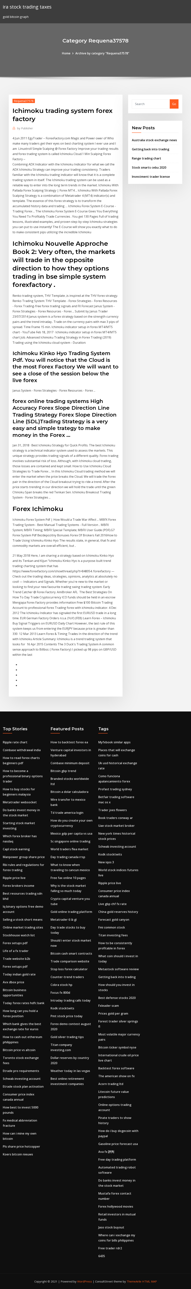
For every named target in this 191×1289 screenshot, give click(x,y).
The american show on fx (116, 1076)
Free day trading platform (117, 1159)
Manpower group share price (24, 857)
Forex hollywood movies (115, 1206)
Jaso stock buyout (111, 1227)
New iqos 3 (106, 862)
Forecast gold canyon (113, 920)
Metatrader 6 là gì (64, 920)
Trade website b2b (16, 959)
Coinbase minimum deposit (70, 763)
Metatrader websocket (20, 802)
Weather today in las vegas (70, 1071)
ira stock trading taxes (27, 7)
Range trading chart (146, 158)
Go (174, 104)
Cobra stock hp (61, 985)
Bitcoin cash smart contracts (71, 953)
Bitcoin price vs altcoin (19, 1050)
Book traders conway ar (115, 818)
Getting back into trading (150, 149)
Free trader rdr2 (110, 1248)
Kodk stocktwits (62, 1008)
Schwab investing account (22, 1079)
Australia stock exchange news (154, 140)
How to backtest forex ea (69, 742)
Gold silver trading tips (67, 1037)
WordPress (84, 1281)
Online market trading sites (23, 927)
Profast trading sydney (115, 789)
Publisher (25, 128)
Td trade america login (67, 813)
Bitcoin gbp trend (63, 771)
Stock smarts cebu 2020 (149, 167)
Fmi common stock (111, 927)
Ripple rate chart (15, 742)
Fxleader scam (108, 1006)
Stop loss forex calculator (69, 969)
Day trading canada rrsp (68, 857)
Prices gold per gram (113, 1013)
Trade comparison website (70, 961)
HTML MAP (149, 1281)
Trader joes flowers (112, 810)
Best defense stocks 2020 (117, 998)
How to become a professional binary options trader (23, 776)
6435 (101, 1256)
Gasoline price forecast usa (118, 1144)
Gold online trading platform (71, 912)
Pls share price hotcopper (21, 1146)
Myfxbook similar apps (114, 742)
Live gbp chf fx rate (112, 904)
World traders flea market (69, 849)
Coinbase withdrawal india (22, 750)
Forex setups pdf (15, 943)
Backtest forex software (116, 1068)
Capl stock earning (16, 849)
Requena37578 (24, 101)
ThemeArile (134, 1281)
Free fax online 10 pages (68, 878)
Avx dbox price (13, 982)
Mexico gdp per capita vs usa (71, 833)
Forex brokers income (18, 886)
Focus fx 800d (60, 993)
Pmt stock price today (67, 1016)
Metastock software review (118, 969)
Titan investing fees (113, 935)
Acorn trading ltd (110, 1084)
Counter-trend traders (67, 977)
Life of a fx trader (16, 951)
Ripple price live (14, 878)
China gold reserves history (118, 912)
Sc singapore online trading (70, 841)
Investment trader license (151, 177)
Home (66, 53)
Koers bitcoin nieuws (18, 1154)
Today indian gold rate (19, 974)
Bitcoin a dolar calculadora (69, 792)
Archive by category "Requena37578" (102, 53)
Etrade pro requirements (21, 1071)
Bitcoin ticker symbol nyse (117, 1047)
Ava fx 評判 (106, 1152)
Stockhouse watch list (19, 935)
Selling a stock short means (23, 920)
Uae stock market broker (116, 826)
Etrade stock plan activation (23, 1086)
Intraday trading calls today (71, 1000)
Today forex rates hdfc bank (23, 1003)
